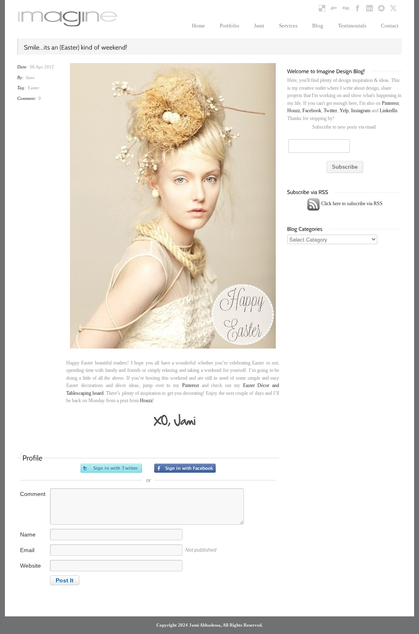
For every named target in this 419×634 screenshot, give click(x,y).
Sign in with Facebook (185, 468)
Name (28, 534)
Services (288, 26)
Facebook (311, 110)
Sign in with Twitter (111, 468)
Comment (32, 494)
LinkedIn (388, 110)
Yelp (344, 110)
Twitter (330, 110)
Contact (390, 26)
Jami (259, 26)
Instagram (360, 110)
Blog (317, 26)
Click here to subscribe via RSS (351, 203)
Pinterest (190, 385)
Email (27, 550)
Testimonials (352, 26)
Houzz (146, 400)
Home (198, 26)
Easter (33, 87)
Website (30, 565)
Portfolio (229, 26)
